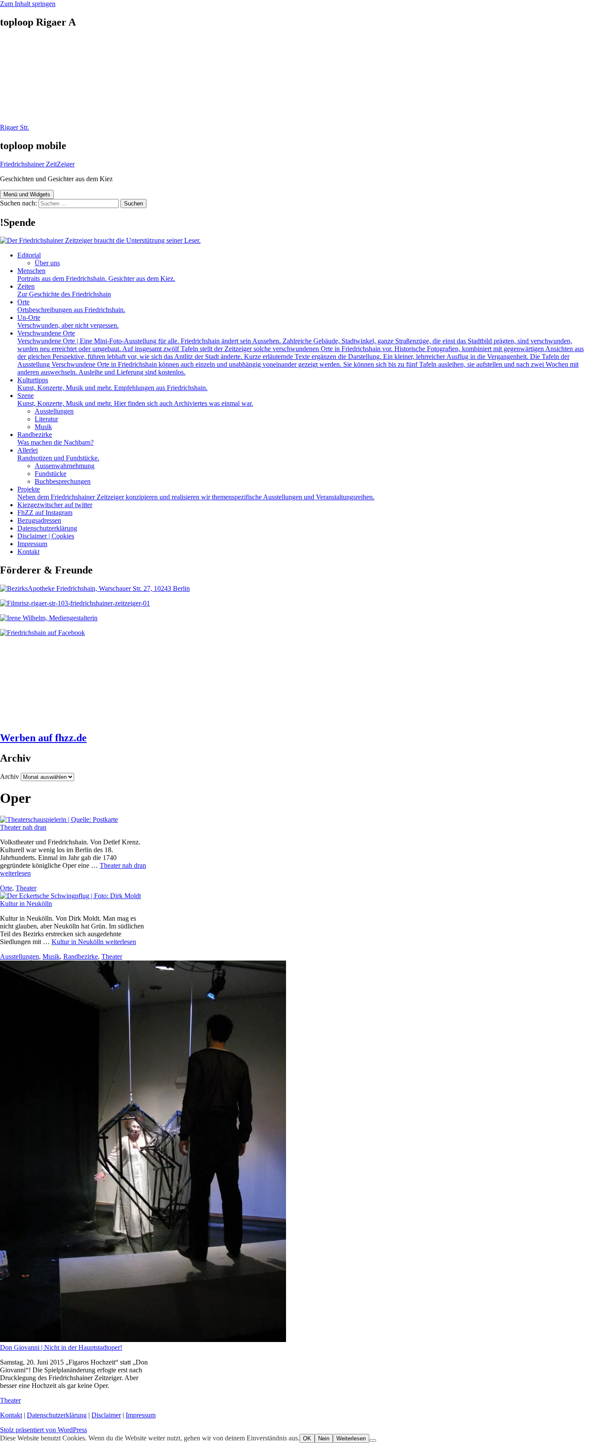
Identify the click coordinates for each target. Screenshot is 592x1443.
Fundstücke (50, 473)
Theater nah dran (23, 827)
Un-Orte (68, 321)
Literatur (46, 419)
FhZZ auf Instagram (44, 512)
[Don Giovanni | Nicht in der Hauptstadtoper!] (143, 1339)
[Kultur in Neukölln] (70, 895)
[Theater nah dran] (59, 819)
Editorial (29, 255)
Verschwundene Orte (300, 352)
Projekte (195, 493)
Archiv (9, 776)
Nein (323, 1438)
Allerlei (58, 454)
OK (307, 1438)
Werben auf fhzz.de (43, 737)
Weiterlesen (351, 1438)
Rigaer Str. (14, 127)
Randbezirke (55, 438)
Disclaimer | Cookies (45, 536)
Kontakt (28, 551)
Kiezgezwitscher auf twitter (54, 504)
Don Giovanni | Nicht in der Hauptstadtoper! (61, 1347)
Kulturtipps (112, 383)
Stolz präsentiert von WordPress (43, 1429)
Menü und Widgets (26, 194)
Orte (71, 305)
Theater (26, 888)
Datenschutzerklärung (47, 528)
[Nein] (372, 1440)
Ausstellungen (54, 411)
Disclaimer (106, 1415)
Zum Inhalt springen (27, 3)
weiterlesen (94, 941)
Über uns (47, 263)
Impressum (32, 543)
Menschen (96, 274)
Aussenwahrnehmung (64, 465)
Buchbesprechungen (63, 481)
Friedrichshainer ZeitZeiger (37, 164)
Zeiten (64, 290)
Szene (135, 399)
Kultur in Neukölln (26, 903)
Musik (43, 426)
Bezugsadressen (39, 520)
